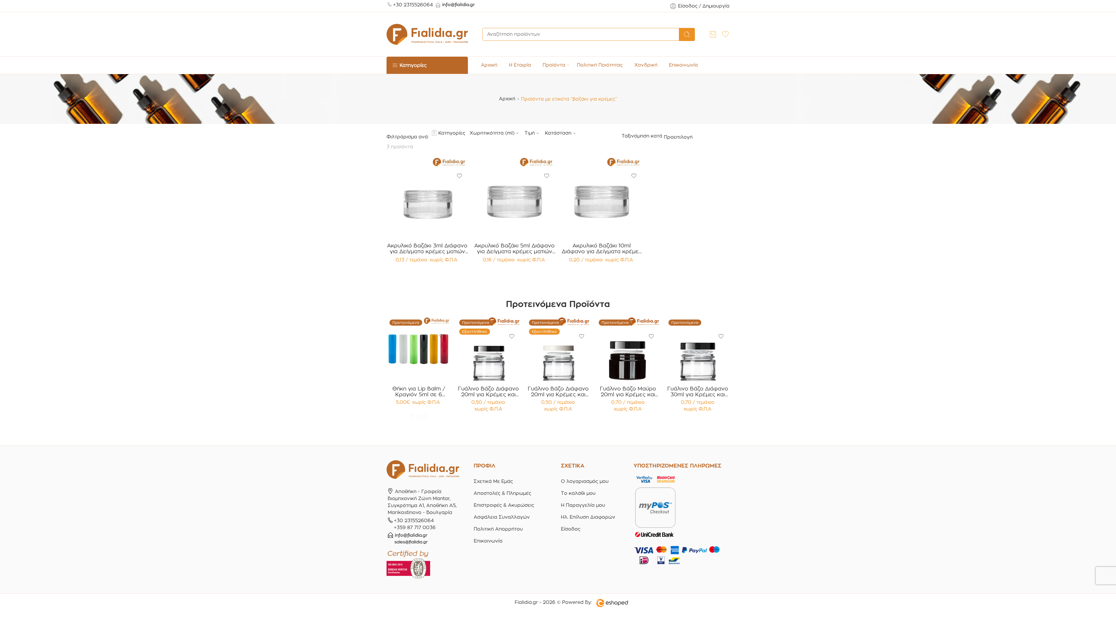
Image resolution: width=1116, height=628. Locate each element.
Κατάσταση (558, 133)
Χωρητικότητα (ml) (492, 133)
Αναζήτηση (687, 34)
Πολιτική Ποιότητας (600, 65)
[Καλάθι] (713, 34)
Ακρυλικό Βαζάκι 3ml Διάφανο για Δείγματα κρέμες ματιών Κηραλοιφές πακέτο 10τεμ (427, 248)
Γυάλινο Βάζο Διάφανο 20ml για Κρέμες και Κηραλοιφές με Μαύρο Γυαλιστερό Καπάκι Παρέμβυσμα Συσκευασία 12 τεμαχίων (488, 391)
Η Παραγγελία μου (583, 505)
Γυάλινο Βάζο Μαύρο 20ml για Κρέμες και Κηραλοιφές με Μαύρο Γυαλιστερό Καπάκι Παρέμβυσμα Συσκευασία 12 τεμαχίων (628, 391)
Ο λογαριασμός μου (585, 481)
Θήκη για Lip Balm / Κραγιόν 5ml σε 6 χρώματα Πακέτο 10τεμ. (418, 391)
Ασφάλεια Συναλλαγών (502, 517)
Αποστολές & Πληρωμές (502, 493)
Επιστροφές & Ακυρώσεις (504, 505)
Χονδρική (645, 65)
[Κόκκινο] (411, 416)
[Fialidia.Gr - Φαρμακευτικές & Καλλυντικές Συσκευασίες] (427, 34)
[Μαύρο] (425, 416)
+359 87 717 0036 (415, 527)
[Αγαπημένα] (459, 176)
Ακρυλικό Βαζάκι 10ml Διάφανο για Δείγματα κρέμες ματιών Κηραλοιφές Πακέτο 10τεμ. (602, 248)
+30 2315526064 (413, 4)
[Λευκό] (418, 416)
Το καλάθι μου (578, 493)
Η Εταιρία (520, 65)
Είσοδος (570, 529)
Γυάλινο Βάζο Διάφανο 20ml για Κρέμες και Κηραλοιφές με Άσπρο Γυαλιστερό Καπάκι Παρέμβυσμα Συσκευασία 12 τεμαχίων (558, 391)
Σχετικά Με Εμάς (493, 481)
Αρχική (489, 65)
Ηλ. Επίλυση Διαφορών (588, 517)
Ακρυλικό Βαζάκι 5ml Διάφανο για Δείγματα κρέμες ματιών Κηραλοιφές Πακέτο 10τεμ (514, 248)
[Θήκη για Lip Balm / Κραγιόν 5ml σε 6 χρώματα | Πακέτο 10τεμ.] (418, 349)
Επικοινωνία (683, 65)
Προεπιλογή (678, 137)
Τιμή (530, 133)
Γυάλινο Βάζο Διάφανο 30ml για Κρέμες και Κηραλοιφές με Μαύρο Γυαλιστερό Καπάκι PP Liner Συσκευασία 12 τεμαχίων (697, 391)
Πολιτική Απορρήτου (498, 529)
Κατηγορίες (451, 133)
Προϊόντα (554, 65)
